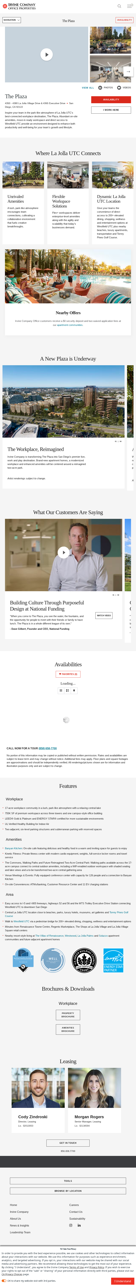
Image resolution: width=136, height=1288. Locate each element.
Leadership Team (20, 1232)
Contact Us (75, 1211)
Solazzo (103, 935)
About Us (15, 1218)
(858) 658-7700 (48, 748)
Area (9, 894)
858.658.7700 (68, 1151)
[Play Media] (46, 54)
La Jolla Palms (86, 935)
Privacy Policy (96, 1267)
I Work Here (111, 110)
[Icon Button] (100, 88)
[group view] (67, 690)
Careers (74, 1205)
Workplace (14, 799)
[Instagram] (70, 1225)
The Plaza (68, 21)
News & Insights (19, 1225)
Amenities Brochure (68, 1029)
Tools (68, 1181)
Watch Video (104, 615)
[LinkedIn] (79, 1225)
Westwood (70, 935)
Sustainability (77, 1218)
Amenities (14, 839)
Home (13, 1205)
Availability (111, 99)
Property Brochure (68, 1015)
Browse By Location (68, 1191)
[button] (128, 72)
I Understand (122, 1281)
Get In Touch (68, 1143)
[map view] (74, 690)
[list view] (61, 690)
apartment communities (70, 325)
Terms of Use (76, 1267)
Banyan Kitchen (13, 848)
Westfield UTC (21, 921)
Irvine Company (19, 1211)
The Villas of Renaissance (49, 935)
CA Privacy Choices (12, 1274)
